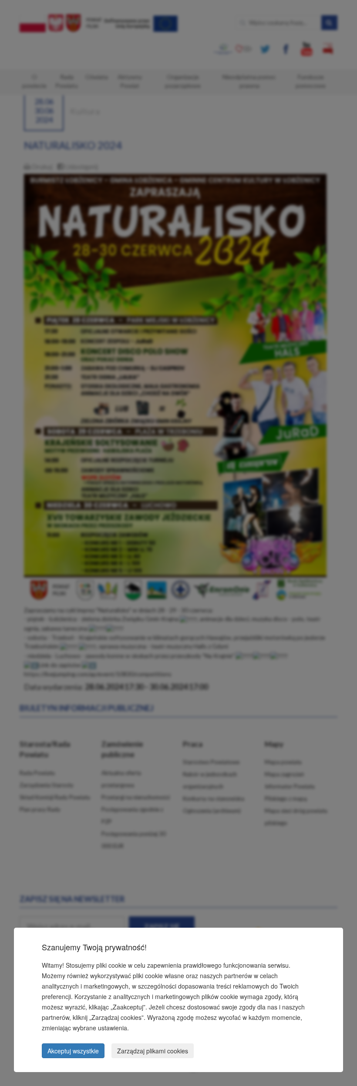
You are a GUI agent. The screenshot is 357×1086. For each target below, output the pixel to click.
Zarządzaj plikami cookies (152, 1050)
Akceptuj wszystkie (73, 1050)
